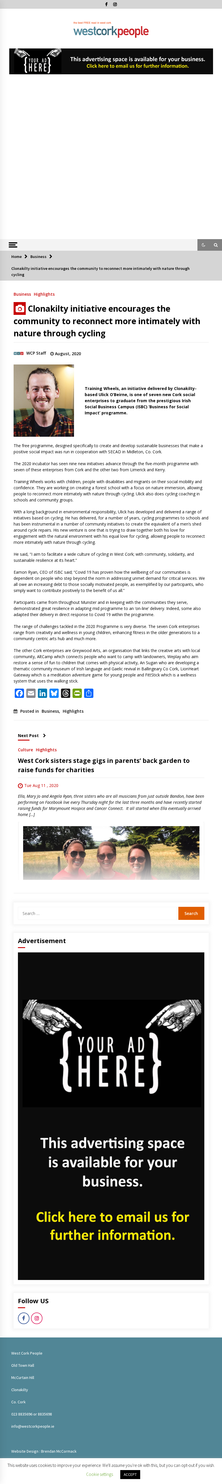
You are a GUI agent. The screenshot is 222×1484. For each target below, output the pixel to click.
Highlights (44, 293)
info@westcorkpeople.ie (32, 1426)
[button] (203, 245)
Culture (25, 749)
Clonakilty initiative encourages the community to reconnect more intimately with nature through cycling (107, 321)
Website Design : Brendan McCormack (44, 1451)
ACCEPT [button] (130, 1474)
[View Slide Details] (111, 61)
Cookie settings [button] (99, 1474)
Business (22, 293)
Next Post (28, 735)
